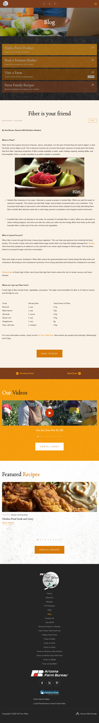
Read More (8, 523)
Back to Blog (49, 354)
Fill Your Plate (22, 714)
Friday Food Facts (49, 635)
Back (92, 120)
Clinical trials (7, 272)
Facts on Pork (49, 643)
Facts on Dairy (49, 647)
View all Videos (49, 447)
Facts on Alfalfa (49, 660)
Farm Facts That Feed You (50, 631)
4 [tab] (45, 436)
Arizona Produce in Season (49, 626)
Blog (49, 614)
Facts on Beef (49, 639)
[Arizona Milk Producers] (49, 692)
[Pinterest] (55, 4)
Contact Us (49, 618)
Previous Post (27, 373)
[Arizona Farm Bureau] (49, 673)
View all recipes (49, 550)
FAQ (49, 610)
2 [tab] (40, 436)
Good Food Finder (57, 703)
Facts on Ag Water (49, 664)
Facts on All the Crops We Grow (49, 655)
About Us (49, 598)
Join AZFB (49, 622)
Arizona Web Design (88, 714)
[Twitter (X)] (49, 4)
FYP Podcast (49, 606)
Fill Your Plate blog (45, 335)
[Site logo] (49, 581)
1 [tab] (37, 436)
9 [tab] (58, 436)
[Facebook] (44, 4)
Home (49, 593)
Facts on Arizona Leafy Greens (49, 651)
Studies (91, 243)
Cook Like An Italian (42, 699)
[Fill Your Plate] (5, 4)
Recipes (49, 602)
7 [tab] (53, 436)
